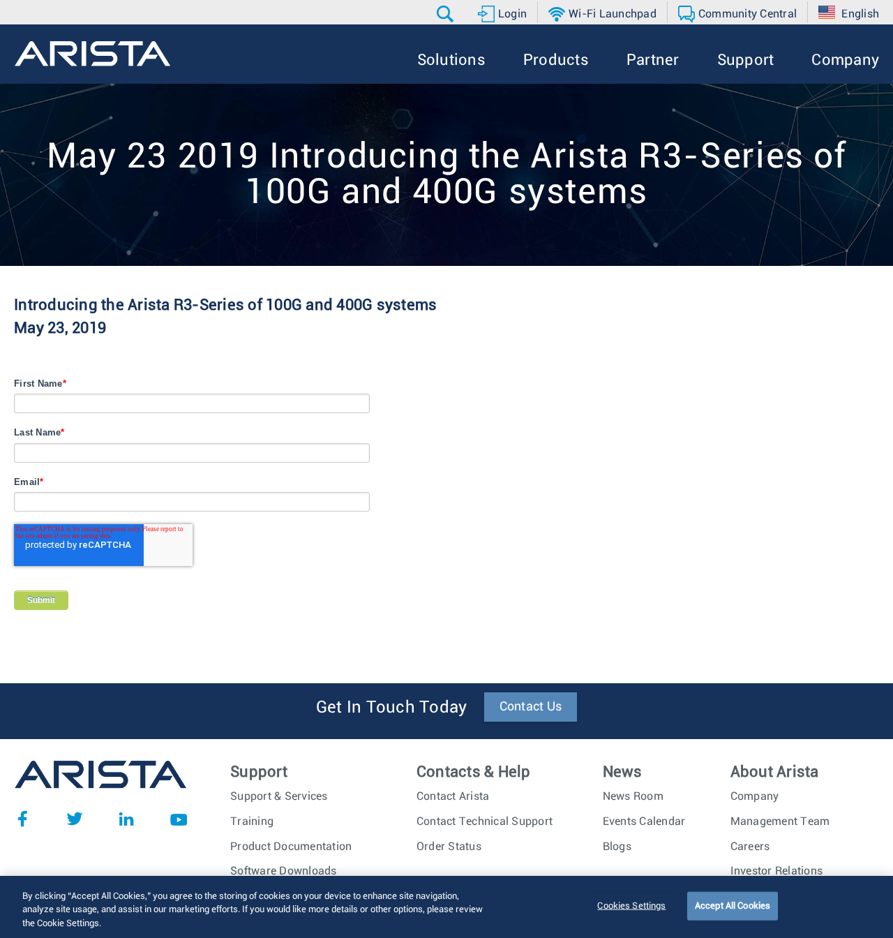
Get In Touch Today (391, 707)
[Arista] (92, 53)
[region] (446, 907)
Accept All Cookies (732, 905)
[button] (447, 14)
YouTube (178, 818)
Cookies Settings (631, 905)
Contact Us (531, 707)
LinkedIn (126, 818)
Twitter (74, 818)
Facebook (22, 818)
